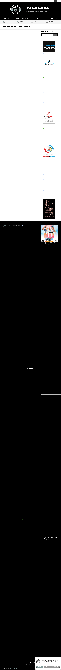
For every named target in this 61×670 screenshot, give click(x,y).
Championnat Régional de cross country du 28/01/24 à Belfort (24, 21)
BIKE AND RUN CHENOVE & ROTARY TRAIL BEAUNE (39, 21)
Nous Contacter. (13, 234)
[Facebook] (55, 1)
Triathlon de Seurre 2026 (30, 368)
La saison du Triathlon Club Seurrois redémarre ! (50, 243)
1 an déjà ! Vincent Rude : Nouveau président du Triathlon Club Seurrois (52, 21)
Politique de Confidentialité (47, 668)
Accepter (40, 666)
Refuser (47, 666)
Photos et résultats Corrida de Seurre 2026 (32, 516)
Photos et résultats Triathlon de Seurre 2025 (32, 663)
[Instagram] (56, 1)
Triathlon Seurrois (7, 225)
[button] (59, 657)
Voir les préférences (55, 666)
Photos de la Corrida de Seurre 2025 (10, 21)
